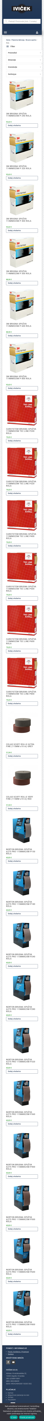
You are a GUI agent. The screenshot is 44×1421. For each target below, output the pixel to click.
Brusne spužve (31, 40)
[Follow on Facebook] (8, 1362)
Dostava (11, 1354)
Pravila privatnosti (27, 1417)
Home (8, 40)
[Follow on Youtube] (13, 1362)
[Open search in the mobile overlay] (22, 21)
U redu (13, 1417)
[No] (41, 1412)
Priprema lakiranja (18, 40)
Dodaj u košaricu (14, 125)
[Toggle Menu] (5, 32)
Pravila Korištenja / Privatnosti (18, 1352)
